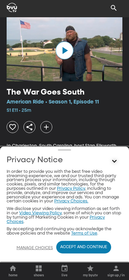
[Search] (114, 8)
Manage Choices (35, 248)
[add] (46, 127)
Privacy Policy (71, 188)
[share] (29, 127)
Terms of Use (84, 233)
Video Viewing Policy (40, 213)
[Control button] (114, 161)
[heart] (13, 127)
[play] (64, 50)
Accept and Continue (83, 247)
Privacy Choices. (71, 201)
